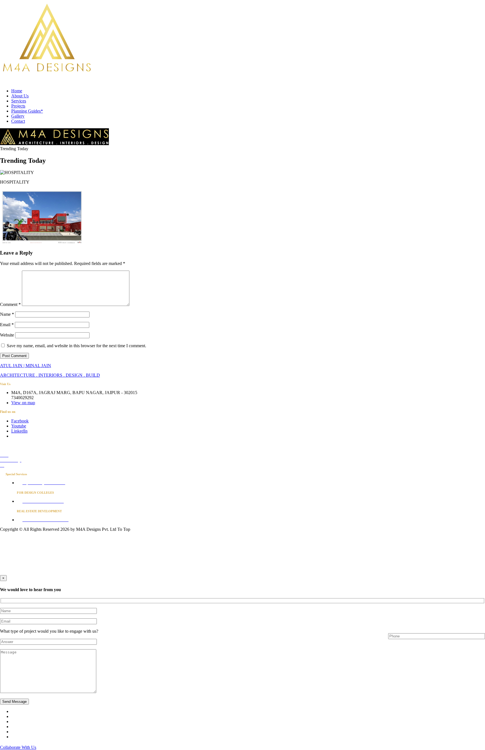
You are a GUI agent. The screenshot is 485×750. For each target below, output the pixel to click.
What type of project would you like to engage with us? (49, 631)
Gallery (17, 116)
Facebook (20, 421)
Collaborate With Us (18, 747)
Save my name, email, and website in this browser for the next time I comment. (76, 345)
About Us (20, 95)
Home (16, 90)
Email (7, 324)
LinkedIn (19, 431)
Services (18, 101)
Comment (10, 304)
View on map (23, 402)
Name (7, 314)
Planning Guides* (27, 111)
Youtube (18, 426)
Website (7, 335)
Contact (18, 121)
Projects (18, 106)
